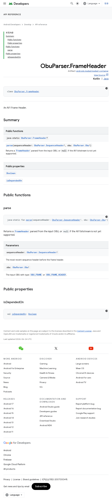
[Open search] (72, 3)
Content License (84, 331)
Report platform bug (85, 404)
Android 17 (9, 404)
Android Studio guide (50, 406)
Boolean (11, 173)
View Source (99, 75)
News (6, 382)
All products (9, 469)
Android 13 (8, 422)
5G (41, 387)
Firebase (8, 459)
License (16, 479)
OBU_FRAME (36, 274)
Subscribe (41, 486)
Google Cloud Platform (14, 464)
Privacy (43, 382)
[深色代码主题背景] (106, 88)
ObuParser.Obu (81, 145)
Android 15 (9, 413)
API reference (12, 14)
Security (7, 373)
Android (7, 363)
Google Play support (85, 413)
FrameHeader (23, 150)
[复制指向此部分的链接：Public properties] (36, 289)
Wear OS (80, 368)
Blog (6, 387)
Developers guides (48, 411)
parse (10, 145)
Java (106, 78)
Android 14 (9, 417)
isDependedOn (14, 180)
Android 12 (9, 427)
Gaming (43, 363)
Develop (27, 24)
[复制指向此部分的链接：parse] (14, 208)
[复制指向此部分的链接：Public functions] (33, 195)
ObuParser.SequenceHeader (49, 145)
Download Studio (48, 420)
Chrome (7, 455)
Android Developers (12, 24)
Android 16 (9, 408)
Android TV (81, 382)
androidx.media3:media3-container (92, 71)
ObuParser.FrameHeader (26, 91)
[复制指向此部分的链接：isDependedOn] (26, 302)
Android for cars (83, 377)
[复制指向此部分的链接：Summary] (22, 120)
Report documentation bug (88, 408)
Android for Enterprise (14, 368)
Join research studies (85, 417)
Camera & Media (47, 377)
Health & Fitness (47, 373)
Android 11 (8, 431)
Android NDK (46, 425)
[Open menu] (5, 3)
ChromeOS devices (85, 373)
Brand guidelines (31, 479)
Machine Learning (48, 368)
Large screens (82, 363)
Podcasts (8, 391)
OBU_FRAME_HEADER (56, 274)
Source (7, 377)
